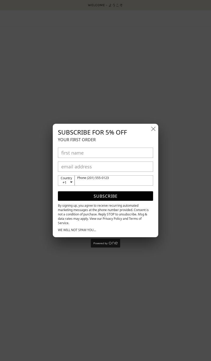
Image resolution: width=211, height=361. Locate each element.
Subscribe (106, 196)
